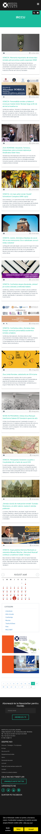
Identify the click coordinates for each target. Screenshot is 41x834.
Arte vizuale (9, 614)
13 (21, 683)
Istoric (3, 757)
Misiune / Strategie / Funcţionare (11, 745)
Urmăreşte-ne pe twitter (14, 781)
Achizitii (3, 763)
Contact (3, 769)
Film (6, 626)
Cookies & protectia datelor (9, 772)
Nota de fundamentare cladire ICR (11, 766)
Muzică (7, 620)
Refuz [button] (18, 829)
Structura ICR (5, 751)
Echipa (3, 748)
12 (17, 683)
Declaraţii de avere (7, 760)
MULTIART (9, 630)
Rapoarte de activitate (7, 754)
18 (3, 687)
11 (13, 683)
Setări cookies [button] (8, 829)
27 (22, 687)
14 (25, 683)
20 (11, 687)
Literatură (8, 611)
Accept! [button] (31, 829)
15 (29, 683)
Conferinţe (9, 617)
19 (7, 687)
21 (15, 687)
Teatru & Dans (10, 623)
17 (37, 683)
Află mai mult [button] (28, 823)
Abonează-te (20, 717)
